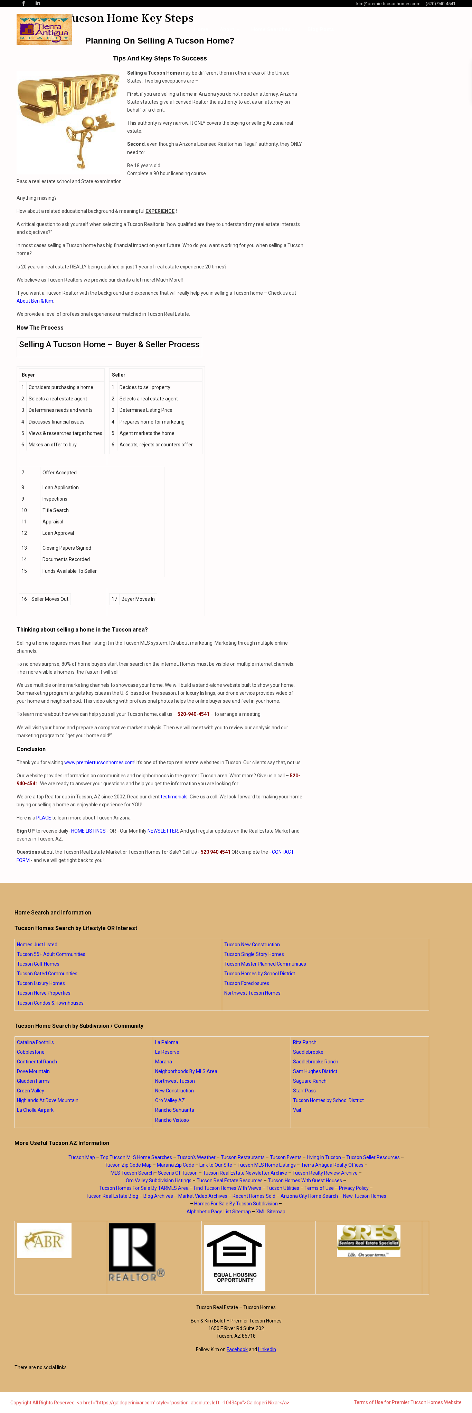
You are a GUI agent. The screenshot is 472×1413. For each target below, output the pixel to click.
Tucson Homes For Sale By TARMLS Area (144, 1188)
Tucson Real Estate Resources (230, 1180)
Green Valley (30, 1090)
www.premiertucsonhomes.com (99, 762)
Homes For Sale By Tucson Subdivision (236, 1203)
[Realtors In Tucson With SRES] (369, 1241)
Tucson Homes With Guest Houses (305, 1180)
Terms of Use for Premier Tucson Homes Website (408, 1402)
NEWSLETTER (163, 831)
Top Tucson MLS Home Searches (136, 1157)
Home (201, 29)
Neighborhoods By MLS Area (186, 1071)
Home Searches (271, 29)
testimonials (174, 796)
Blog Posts (321, 29)
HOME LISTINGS (88, 831)
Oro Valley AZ (170, 1100)
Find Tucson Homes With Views (227, 1188)
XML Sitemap (270, 1211)
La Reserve (167, 1052)
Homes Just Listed (37, 944)
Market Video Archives (202, 1196)
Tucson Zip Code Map (128, 1165)
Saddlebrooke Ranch (315, 1061)
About (227, 29)
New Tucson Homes (364, 1196)
